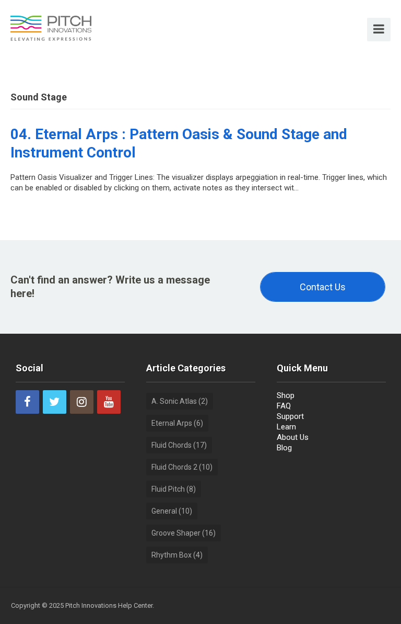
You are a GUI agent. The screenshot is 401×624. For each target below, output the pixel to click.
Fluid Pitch (173, 489)
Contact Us (323, 286)
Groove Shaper (183, 533)
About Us (293, 437)
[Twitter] (54, 402)
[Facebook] (27, 402)
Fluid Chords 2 (182, 467)
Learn (286, 427)
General (171, 511)
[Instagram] (81, 402)
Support (290, 416)
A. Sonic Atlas (179, 401)
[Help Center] (50, 27)
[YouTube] (109, 402)
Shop (285, 395)
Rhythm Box (177, 555)
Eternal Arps (177, 423)
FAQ (284, 406)
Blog (284, 447)
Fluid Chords (179, 445)
